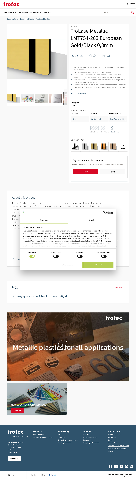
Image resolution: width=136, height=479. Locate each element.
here (78, 246)
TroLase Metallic (43, 19)
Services (46, 12)
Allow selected (67, 265)
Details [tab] (92, 220)
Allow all (98, 265)
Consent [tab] (44, 220)
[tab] (13, 98)
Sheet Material (9, 12)
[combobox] (115, 12)
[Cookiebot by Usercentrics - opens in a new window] (104, 212)
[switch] (56, 256)
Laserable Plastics (27, 19)
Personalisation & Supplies (29, 12)
